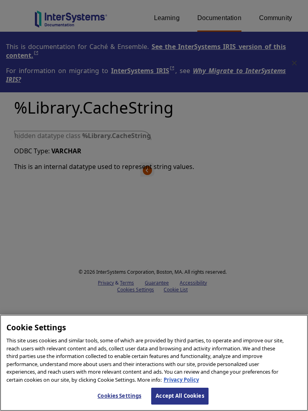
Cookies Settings (119, 395)
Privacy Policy (181, 379)
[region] (154, 363)
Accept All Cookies (180, 395)
